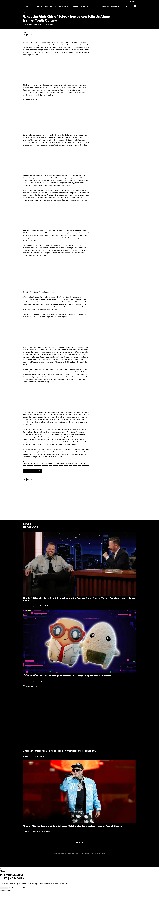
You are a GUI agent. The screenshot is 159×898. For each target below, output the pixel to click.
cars (24, 463)
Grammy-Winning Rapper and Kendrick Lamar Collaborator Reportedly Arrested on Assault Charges (72, 826)
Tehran (50, 465)
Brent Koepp (38, 681)
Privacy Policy (71, 853)
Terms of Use (79, 853)
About (55, 853)
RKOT (73, 463)
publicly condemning (51, 235)
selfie (80, 463)
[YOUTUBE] (84, 849)
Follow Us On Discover (31, 471)
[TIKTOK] (81, 849)
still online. (32, 240)
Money (25, 12)
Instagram (41, 463)
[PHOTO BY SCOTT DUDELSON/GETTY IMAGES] (79, 791)
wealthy (75, 465)
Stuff (39, 465)
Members (84, 6)
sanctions (40, 439)
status (36, 465)
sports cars (30, 465)
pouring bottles (52, 47)
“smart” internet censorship (42, 200)
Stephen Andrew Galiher (41, 606)
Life (50, 6)
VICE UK (61, 465)
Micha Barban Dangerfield (33, 24)
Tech (55, 6)
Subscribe (105, 6)
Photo (57, 463)
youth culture (85, 465)
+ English (133, 1)
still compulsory (44, 140)
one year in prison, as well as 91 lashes (73, 145)
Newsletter (115, 6)
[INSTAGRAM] (78, 849)
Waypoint (76, 6)
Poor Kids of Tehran (74, 432)
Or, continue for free (5, 890)
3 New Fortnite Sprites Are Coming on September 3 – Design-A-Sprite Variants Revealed (67, 676)
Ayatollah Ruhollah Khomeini (68, 135)
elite (30, 463)
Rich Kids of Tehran (66, 52)
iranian (50, 463)
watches (66, 465)
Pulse (46, 6)
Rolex (76, 463)
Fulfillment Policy (100, 853)
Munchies (62, 6)
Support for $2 (4, 888)
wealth (70, 465)
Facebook (35, 463)
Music (69, 6)
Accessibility (62, 853)
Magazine (39, 6)
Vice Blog (55, 465)
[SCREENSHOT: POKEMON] (79, 716)
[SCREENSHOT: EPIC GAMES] (79, 641)
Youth (79, 465)
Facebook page (49, 292)
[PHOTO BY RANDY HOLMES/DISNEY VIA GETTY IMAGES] (79, 564)
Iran (46, 463)
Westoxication (81, 299)
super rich (45, 465)
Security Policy (89, 853)
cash (27, 463)
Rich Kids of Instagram (64, 42)
